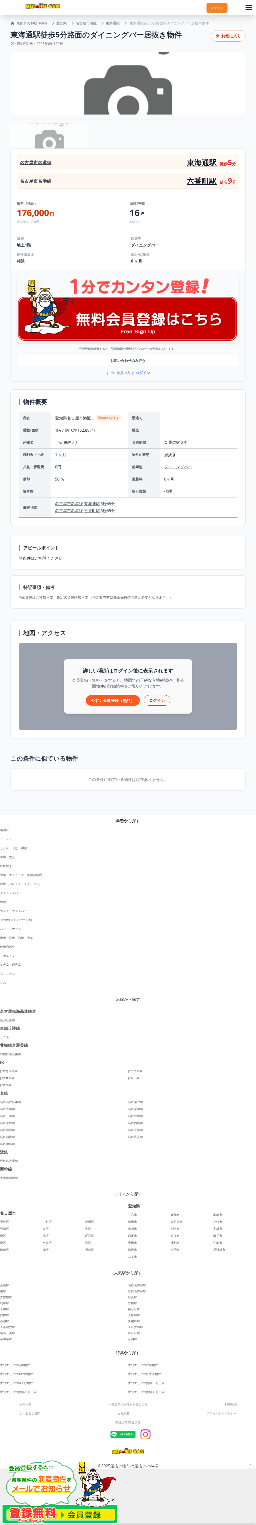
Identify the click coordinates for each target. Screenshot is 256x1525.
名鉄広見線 (135, 1137)
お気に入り (228, 35)
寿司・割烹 (7, 857)
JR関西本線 (7, 1078)
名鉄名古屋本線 (10, 1102)
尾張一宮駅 (7, 1333)
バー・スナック (10, 929)
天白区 (89, 1250)
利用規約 (231, 1404)
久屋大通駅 (135, 1327)
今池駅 (132, 1339)
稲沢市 (132, 1250)
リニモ (4, 1037)
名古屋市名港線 (36, 162)
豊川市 (132, 1229)
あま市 (132, 1257)
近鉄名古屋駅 (137, 1291)
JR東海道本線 (9, 1071)
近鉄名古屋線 (9, 1161)
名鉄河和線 (7, 1130)
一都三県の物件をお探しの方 (128, 1404)
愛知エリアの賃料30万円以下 (148, 1392)
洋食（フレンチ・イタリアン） (21, 884)
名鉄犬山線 (7, 1109)
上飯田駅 (134, 1315)
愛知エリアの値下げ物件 (16, 1383)
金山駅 (4, 1285)
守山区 (4, 1229)
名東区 (47, 1243)
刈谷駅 (4, 1303)
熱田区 (89, 1222)
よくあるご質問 (29, 1413)
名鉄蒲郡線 (7, 1137)
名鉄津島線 (7, 1144)
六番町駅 (202, 181)
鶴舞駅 (4, 1315)
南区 (46, 1250)
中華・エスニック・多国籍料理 (21, 875)
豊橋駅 (132, 1303)
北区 (46, 1236)
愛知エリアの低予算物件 (144, 1374)
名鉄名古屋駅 (137, 1285)
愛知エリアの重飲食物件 (16, 1374)
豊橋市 (175, 1215)
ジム (3, 983)
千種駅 (4, 1309)
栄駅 (3, 1291)
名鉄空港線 (135, 1130)
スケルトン (7, 956)
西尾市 (132, 1236)
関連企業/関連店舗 (128, 1422)
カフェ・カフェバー (13, 911)
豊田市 (132, 1222)
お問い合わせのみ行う (128, 360)
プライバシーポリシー (222, 1413)
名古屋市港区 (86, 23)
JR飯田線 (134, 1078)
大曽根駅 (6, 1297)
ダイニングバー (145, 245)
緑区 (3, 1236)
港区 (3, 1243)
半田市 (132, 1243)
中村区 (47, 1222)
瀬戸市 (217, 1236)
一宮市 (132, 1215)
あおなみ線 (7, 1020)
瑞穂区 (4, 1250)
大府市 (175, 1250)
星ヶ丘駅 (134, 1333)
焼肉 (3, 902)
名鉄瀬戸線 (135, 1102)
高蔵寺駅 (6, 1339)
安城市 (217, 1229)
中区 (88, 1229)
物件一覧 (25, 1404)
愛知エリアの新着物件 (15, 1365)
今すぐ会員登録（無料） (113, 700)
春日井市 (177, 1222)
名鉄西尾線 (135, 1123)
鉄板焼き (6, 866)
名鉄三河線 (7, 1116)
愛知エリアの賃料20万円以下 (20, 1392)
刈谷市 (175, 1229)
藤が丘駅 (134, 1309)
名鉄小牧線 (7, 1123)
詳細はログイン (108, 418)
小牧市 (217, 1222)
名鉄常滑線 (135, 1109)
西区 (88, 1243)
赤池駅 (4, 1321)
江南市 (217, 1243)
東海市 (175, 1236)
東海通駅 (113, 23)
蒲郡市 (175, 1243)
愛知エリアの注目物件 (143, 1365)
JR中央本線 (135, 1071)
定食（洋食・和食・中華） (18, 938)
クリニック (7, 974)
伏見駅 (132, 1297)
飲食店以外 (7, 947)
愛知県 (61, 23)
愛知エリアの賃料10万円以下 (148, 1383)
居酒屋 (4, 830)
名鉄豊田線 (135, 1116)
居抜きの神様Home (31, 23)
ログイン (217, 7)
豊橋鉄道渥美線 (10, 1054)
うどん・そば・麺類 (13, 848)
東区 (46, 1229)
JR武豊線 (6, 1085)
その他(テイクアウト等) (16, 920)
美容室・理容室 (10, 965)
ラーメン (6, 839)
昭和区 (89, 1236)
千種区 (4, 1222)
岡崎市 (217, 1215)
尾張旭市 (219, 1250)
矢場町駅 (134, 1321)
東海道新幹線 (9, 1178)
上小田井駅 (7, 1327)
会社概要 (124, 1413)
